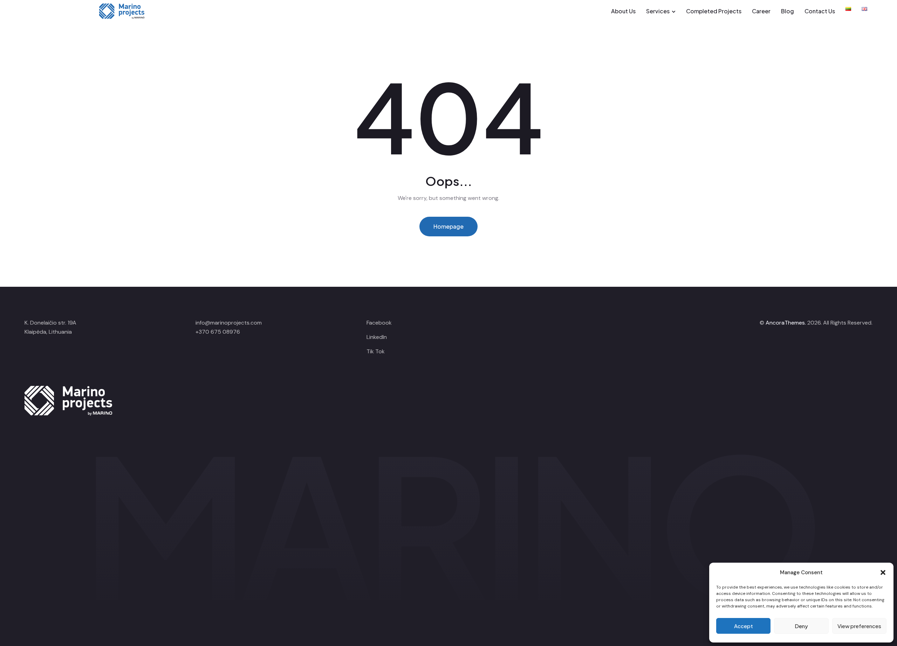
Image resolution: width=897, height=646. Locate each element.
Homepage (448, 226)
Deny (801, 626)
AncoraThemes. (786, 322)
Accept (743, 626)
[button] (882, 572)
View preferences (859, 626)
